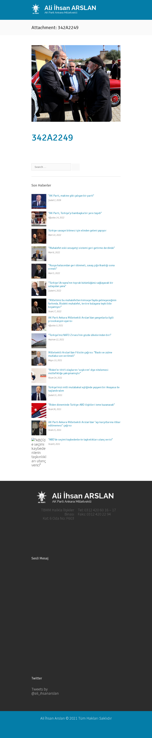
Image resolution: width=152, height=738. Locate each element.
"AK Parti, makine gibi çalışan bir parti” (71, 195)
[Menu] (118, 9)
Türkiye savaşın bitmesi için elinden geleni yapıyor (77, 230)
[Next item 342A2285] (98, 83)
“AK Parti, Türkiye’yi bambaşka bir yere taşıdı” (75, 213)
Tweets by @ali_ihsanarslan (45, 691)
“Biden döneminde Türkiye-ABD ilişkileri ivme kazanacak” (81, 404)
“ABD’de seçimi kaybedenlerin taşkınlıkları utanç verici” (80, 439)
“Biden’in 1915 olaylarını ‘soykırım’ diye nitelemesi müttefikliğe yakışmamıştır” (78, 371)
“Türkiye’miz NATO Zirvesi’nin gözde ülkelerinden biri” (79, 335)
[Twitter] (69, 531)
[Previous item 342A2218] (53, 83)
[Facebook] (56, 531)
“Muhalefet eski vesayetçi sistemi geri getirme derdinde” (81, 248)
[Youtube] (82, 531)
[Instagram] (96, 531)
